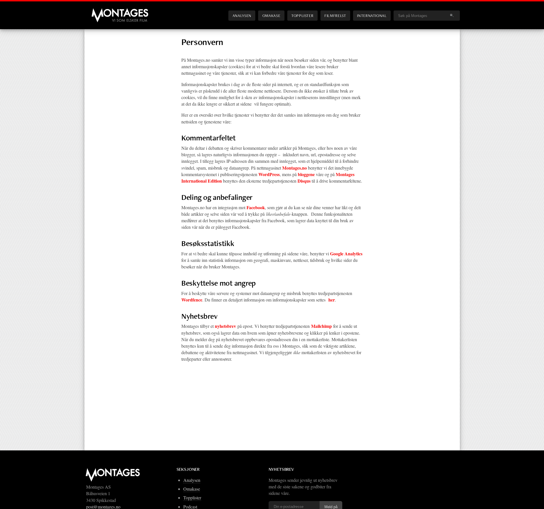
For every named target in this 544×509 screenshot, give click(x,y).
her (331, 299)
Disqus (304, 180)
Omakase (271, 15)
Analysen (242, 15)
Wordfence (191, 299)
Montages (101, 11)
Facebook (255, 207)
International (371, 15)
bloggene (306, 174)
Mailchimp (321, 326)
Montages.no (294, 167)
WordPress (269, 174)
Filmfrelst (335, 15)
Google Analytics (346, 253)
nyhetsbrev (225, 326)
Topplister (302, 15)
